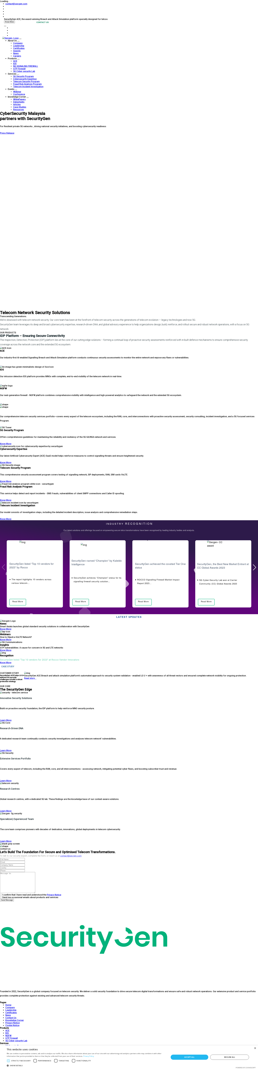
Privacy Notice (54, 895)
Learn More (5, 720)
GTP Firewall (19, 68)
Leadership (18, 45)
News (16, 53)
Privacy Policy (88, 1056)
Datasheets (18, 102)
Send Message (7, 900)
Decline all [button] (229, 1057)
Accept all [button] (189, 1057)
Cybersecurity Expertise (25, 79)
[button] (254, 567)
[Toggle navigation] (20, 38)
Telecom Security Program (26, 81)
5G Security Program (23, 76)
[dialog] (129, 1057)
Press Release (7, 133)
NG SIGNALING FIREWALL (25, 66)
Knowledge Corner (14, 1020)
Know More (9, 22)
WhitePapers (19, 99)
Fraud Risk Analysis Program (27, 84)
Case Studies (19, 107)
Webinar (17, 91)
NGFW (8, 1035)
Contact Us (10, 1017)
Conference (19, 94)
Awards (17, 51)
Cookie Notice (12, 1025)
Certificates (19, 48)
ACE (15, 61)
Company (18, 43)
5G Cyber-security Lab (24, 71)
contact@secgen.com (16, 4)
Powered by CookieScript (246, 1068)
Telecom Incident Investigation (28, 86)
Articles (17, 104)
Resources (18, 109)
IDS (15, 63)
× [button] (255, 1048)
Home (8, 1005)
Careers (17, 56)
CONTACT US (42, 22)
